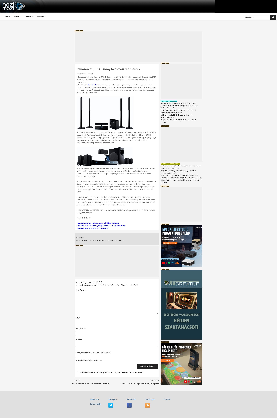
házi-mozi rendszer (87, 240)
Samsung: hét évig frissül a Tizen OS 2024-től (182, 175)
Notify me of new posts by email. (89, 360)
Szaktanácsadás (95, 404)
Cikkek (16, 17)
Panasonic (101, 240)
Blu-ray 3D (92, 85)
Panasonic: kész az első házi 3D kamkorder (93, 228)
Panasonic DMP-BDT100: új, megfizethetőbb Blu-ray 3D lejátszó (101, 226)
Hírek (7, 17)
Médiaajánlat (113, 399)
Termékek (27, 17)
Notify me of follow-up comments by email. (93, 353)
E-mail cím (80, 328)
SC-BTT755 (120, 240)
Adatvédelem (131, 399)
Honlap (79, 339)
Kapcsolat (167, 399)
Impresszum (94, 399)
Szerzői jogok (150, 399)
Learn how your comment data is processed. (125, 372)
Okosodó (40, 17)
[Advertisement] (138, 46)
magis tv (164, 171)
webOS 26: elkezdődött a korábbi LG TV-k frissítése (178, 103)
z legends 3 (165, 178)
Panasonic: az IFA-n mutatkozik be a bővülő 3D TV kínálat (98, 223)
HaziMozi (10, 2)
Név (78, 318)
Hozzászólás (81, 290)
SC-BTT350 (111, 240)
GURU (91, 74)
